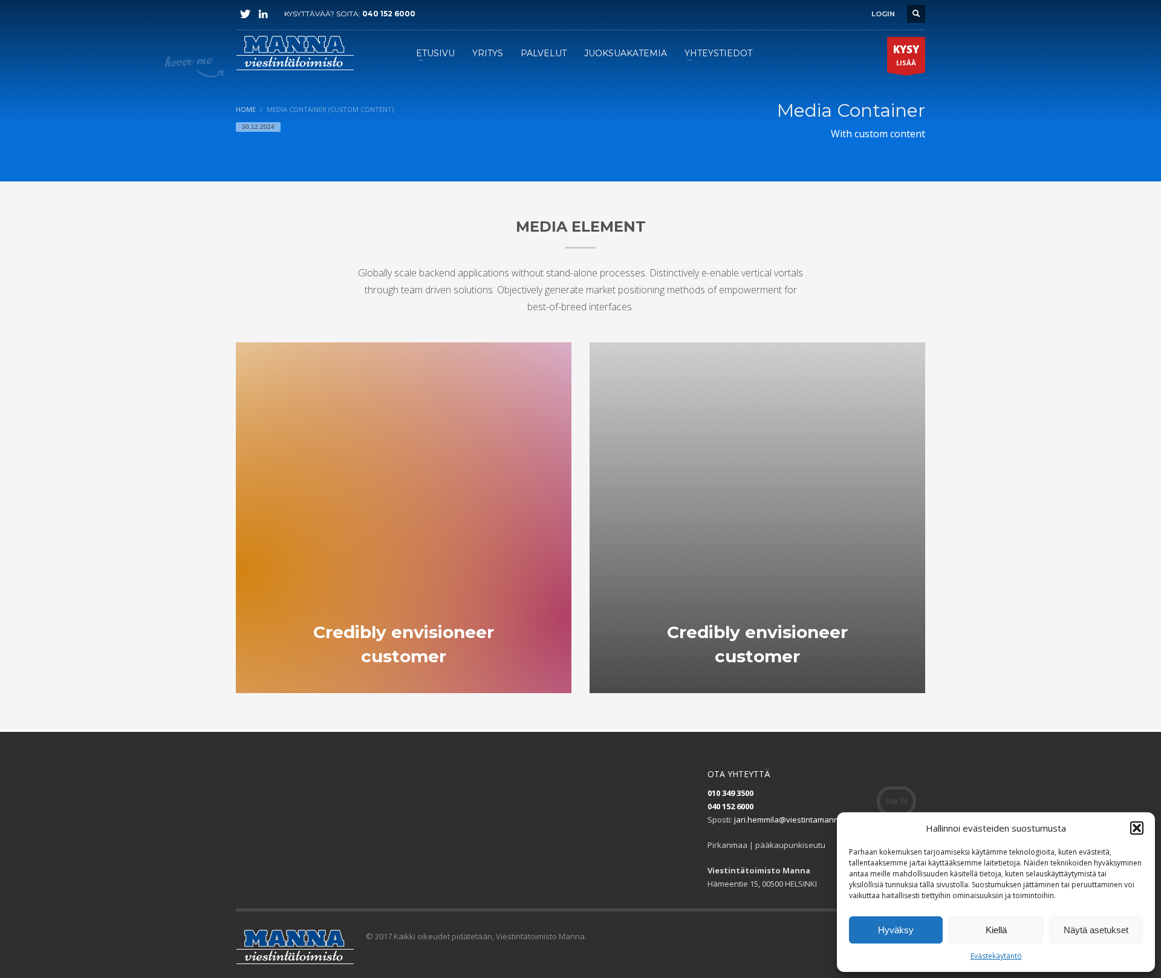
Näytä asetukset (1096, 930)
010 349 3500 (730, 792)
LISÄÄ (906, 54)
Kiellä (996, 930)
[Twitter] (245, 14)
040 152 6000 (388, 13)
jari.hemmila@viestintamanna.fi (792, 819)
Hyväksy (896, 930)
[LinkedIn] (263, 14)
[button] (1137, 828)
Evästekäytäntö (996, 956)
